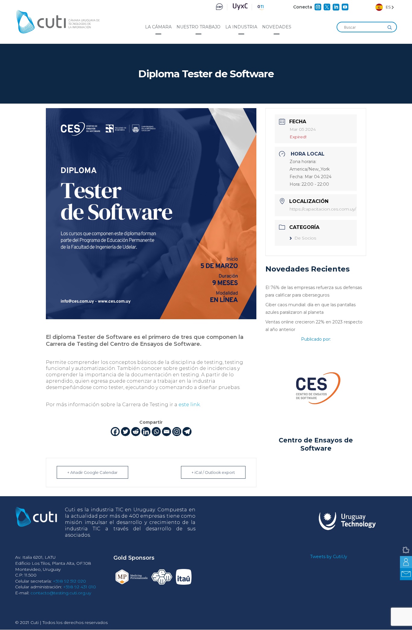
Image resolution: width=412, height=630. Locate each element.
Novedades (276, 27)
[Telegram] (187, 431)
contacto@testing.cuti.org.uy (60, 593)
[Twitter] (125, 431)
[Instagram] (176, 431)
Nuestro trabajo (198, 27)
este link (189, 404)
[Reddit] (135, 431)
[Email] (166, 431)
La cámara (158, 27)
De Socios (305, 238)
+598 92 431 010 (79, 587)
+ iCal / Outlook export (213, 472)
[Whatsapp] (156, 431)
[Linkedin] (146, 431)
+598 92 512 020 (69, 581)
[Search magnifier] (389, 27)
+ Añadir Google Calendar (92, 472)
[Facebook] (115, 431)
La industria (241, 27)
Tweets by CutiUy (328, 556)
